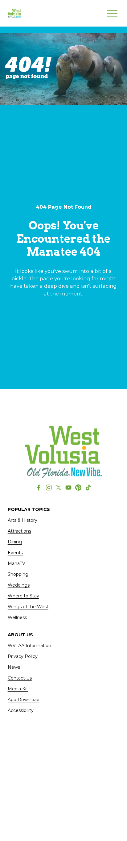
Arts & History (22, 520)
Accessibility (21, 710)
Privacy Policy (23, 656)
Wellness (17, 617)
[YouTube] (68, 487)
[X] (58, 487)
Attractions (19, 531)
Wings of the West (28, 606)
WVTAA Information (29, 645)
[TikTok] (88, 487)
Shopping (18, 574)
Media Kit (18, 689)
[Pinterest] (78, 487)
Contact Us (20, 678)
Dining (15, 542)
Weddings (19, 585)
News (14, 667)
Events (15, 552)
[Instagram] (49, 487)
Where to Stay (23, 596)
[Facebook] (39, 487)
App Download (23, 699)
